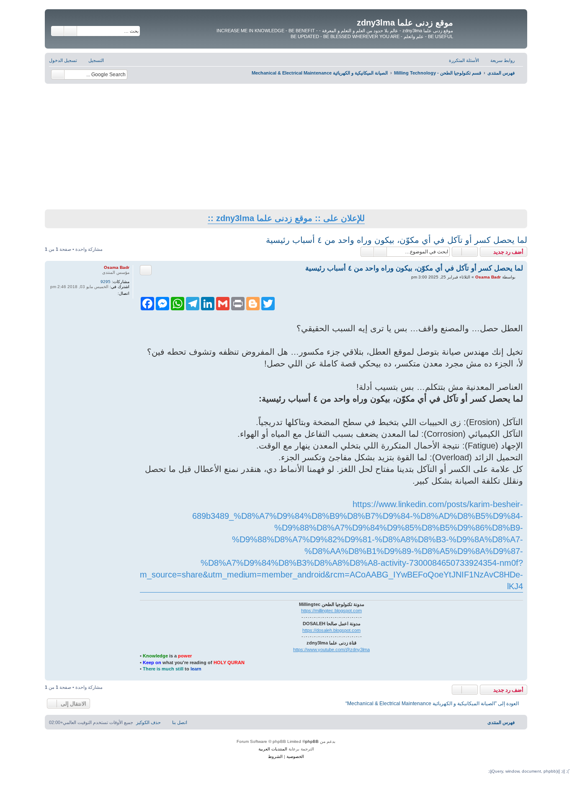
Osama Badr (116, 267)
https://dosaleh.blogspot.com (331, 630)
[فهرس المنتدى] (489, 24)
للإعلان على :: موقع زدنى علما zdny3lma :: (286, 218)
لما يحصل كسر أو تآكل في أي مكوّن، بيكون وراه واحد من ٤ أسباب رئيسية (396, 240)
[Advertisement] (286, 146)
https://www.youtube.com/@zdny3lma (331, 649)
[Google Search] (57, 75)
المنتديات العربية (272, 749)
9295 (105, 281)
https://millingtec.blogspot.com (331, 610)
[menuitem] (468, 60)
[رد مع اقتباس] (146, 270)
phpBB (312, 741)
